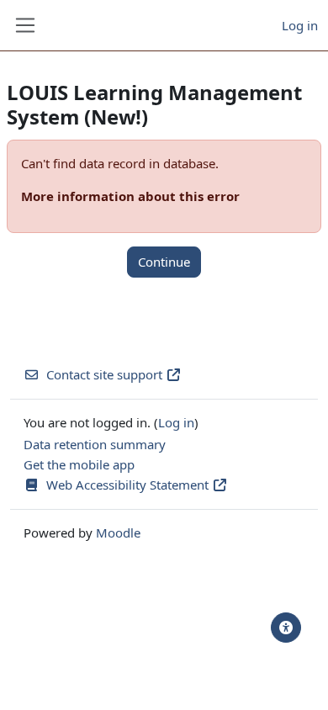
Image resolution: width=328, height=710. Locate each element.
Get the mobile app (79, 464)
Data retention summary (95, 444)
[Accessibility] (286, 627)
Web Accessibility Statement (129, 484)
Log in (300, 25)
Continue (164, 261)
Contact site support (104, 374)
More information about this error (130, 196)
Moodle (118, 532)
